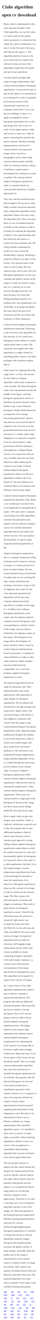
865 (33, 1308)
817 (18, 1311)
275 (31, 1317)
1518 (27, 1295)
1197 (5, 1298)
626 (32, 1314)
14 (30, 1305)
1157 (25, 1314)
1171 (33, 1301)
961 (32, 1311)
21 (12, 1298)
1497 (5, 1292)
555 (5, 1314)
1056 (5, 1295)
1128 (5, 1317)
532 (12, 1301)
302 (18, 1301)
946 (11, 1305)
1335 (20, 1295)
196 (27, 1308)
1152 (24, 1298)
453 (18, 1305)
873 (17, 1298)
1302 (13, 1308)
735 (25, 1292)
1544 (25, 1311)
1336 (25, 1301)
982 (18, 1292)
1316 (12, 1311)
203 (24, 1305)
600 (12, 1317)
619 (18, 1314)
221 (25, 1317)
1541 (20, 1308)
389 (5, 1311)
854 (18, 1317)
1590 (32, 1292)
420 (12, 1292)
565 (5, 1305)
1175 (32, 1298)
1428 (13, 1295)
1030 (12, 1314)
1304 (5, 1308)
